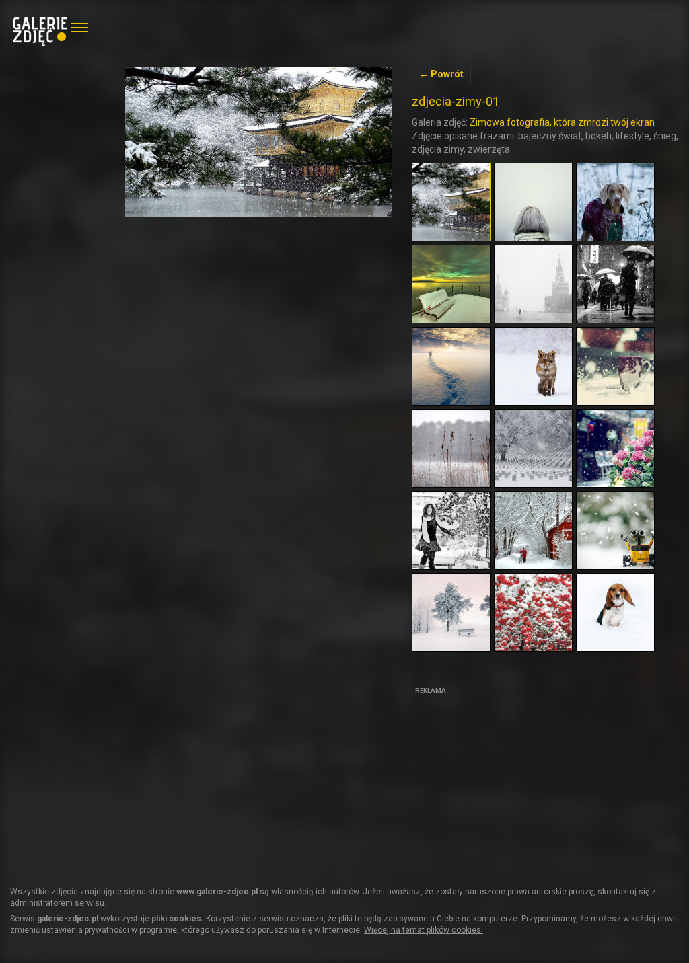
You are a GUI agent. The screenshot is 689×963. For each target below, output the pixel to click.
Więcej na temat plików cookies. (423, 930)
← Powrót (441, 74)
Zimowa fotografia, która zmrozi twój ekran (562, 122)
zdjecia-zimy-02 (258, 142)
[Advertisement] (513, 782)
